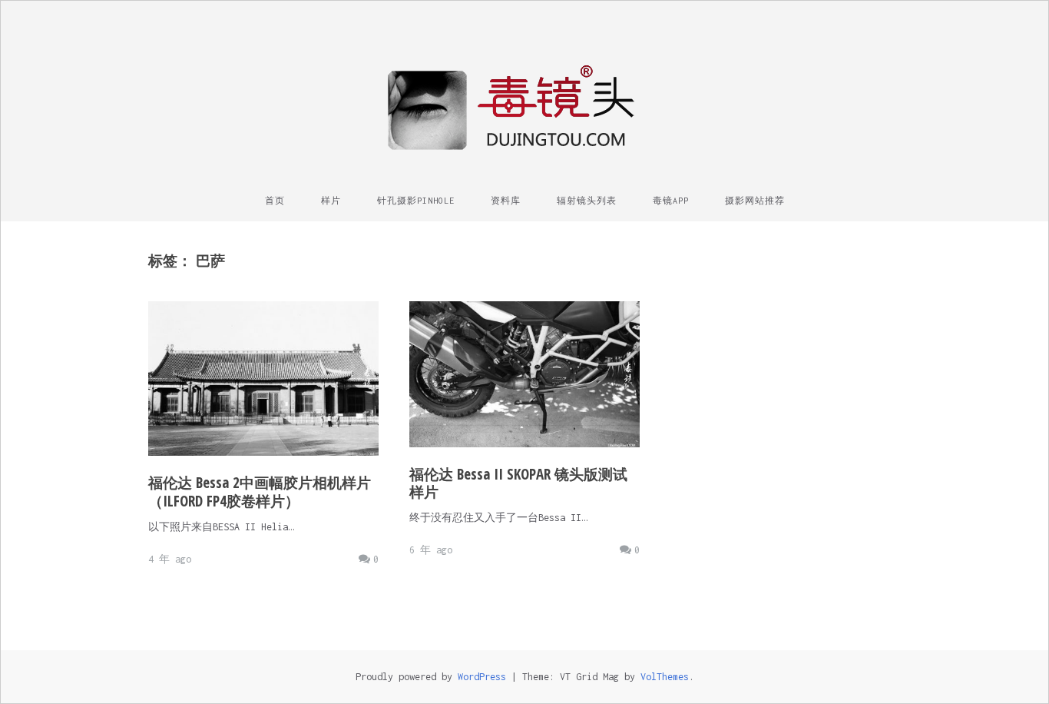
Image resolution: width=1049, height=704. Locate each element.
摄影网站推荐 (755, 200)
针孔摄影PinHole (416, 200)
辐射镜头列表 (587, 200)
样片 (331, 200)
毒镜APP (671, 200)
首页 (275, 200)
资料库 (506, 200)
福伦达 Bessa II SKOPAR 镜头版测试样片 (518, 483)
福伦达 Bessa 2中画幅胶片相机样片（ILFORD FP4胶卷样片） (259, 492)
